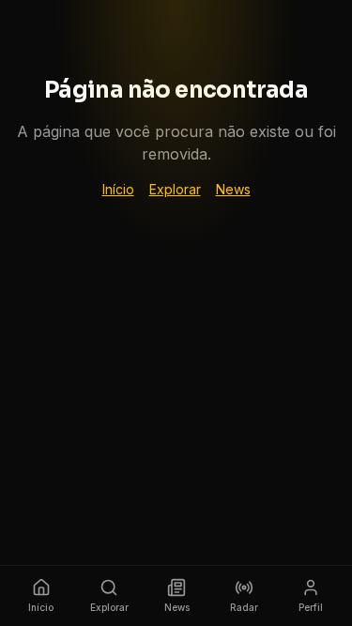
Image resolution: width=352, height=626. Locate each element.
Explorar (175, 189)
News (233, 189)
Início (118, 189)
